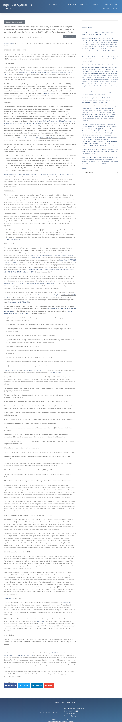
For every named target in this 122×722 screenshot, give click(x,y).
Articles (97, 4)
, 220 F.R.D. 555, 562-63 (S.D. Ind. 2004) (42, 283)
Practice (84, 4)
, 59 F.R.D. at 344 (38, 370)
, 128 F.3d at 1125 (24, 302)
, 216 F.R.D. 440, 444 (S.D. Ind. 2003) (61, 255)
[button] (69, 36)
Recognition (69, 4)
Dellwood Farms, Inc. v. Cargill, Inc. (49, 295)
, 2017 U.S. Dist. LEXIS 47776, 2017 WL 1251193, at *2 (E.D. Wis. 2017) (51, 174)
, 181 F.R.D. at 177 (12, 370)
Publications (111, 4)
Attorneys (54, 4)
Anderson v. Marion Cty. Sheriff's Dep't (16, 283)
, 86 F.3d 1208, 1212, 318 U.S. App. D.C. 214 (53, 138)
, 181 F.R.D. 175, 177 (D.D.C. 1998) (18, 313)
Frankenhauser (28, 370)
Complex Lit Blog (109, 8)
